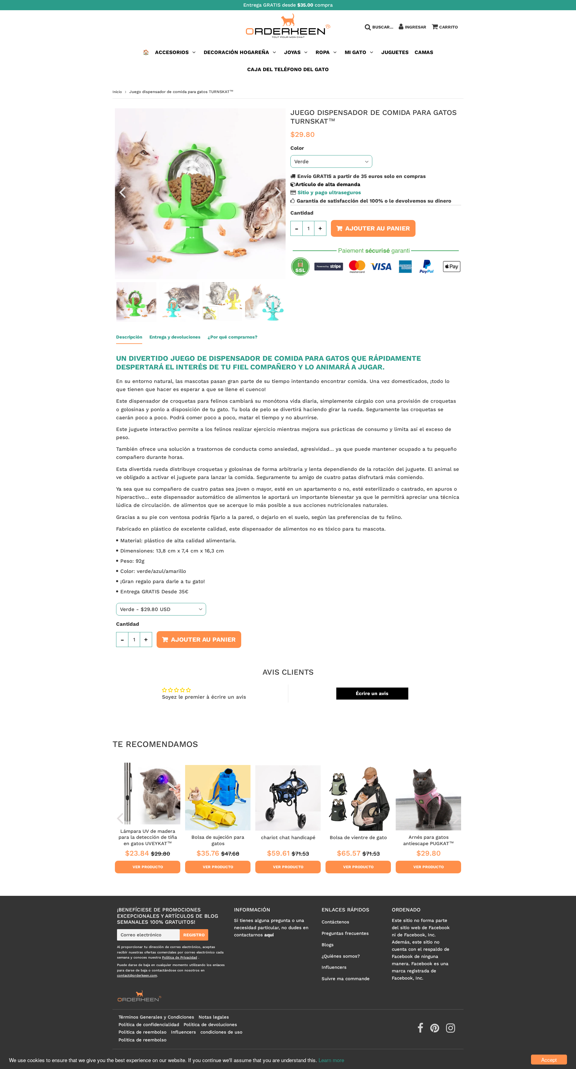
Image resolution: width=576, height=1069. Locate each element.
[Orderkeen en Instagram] (451, 1030)
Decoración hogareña (236, 52)
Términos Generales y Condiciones (156, 1017)
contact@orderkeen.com (137, 975)
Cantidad (302, 213)
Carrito (448, 27)
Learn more (331, 1060)
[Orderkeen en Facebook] (421, 1030)
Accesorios (172, 52)
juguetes (395, 52)
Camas (424, 52)
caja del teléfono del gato (288, 69)
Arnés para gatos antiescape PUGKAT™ (428, 840)
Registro (194, 934)
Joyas (292, 52)
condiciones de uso (221, 1032)
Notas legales (214, 1017)
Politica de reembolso (142, 1032)
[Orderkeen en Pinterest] (435, 1030)
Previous (122, 192)
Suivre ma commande (346, 978)
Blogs (328, 944)
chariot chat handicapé (288, 837)
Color (297, 148)
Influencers (334, 967)
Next (278, 192)
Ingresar (415, 27)
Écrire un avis (372, 693)
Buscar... (382, 27)
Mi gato (355, 52)
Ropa (323, 52)
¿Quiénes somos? (341, 956)
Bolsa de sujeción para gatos (217, 840)
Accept (549, 1059)
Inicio (117, 92)
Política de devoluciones (210, 1024)
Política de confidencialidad (148, 1024)
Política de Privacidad (179, 957)
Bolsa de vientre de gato (358, 837)
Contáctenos (335, 922)
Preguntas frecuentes (345, 933)
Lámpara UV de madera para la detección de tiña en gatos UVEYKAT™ (147, 837)
